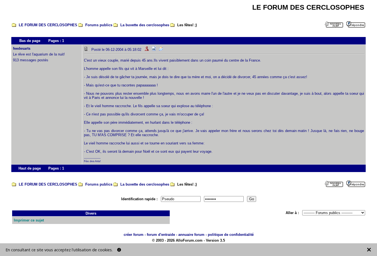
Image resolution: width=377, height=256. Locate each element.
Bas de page (29, 41)
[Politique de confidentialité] (119, 250)
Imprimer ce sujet (29, 220)
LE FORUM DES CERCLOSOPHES (48, 25)
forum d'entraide (161, 235)
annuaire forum (191, 235)
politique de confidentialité (231, 235)
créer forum (134, 235)
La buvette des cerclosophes (144, 25)
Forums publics (98, 25)
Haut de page (29, 168)
